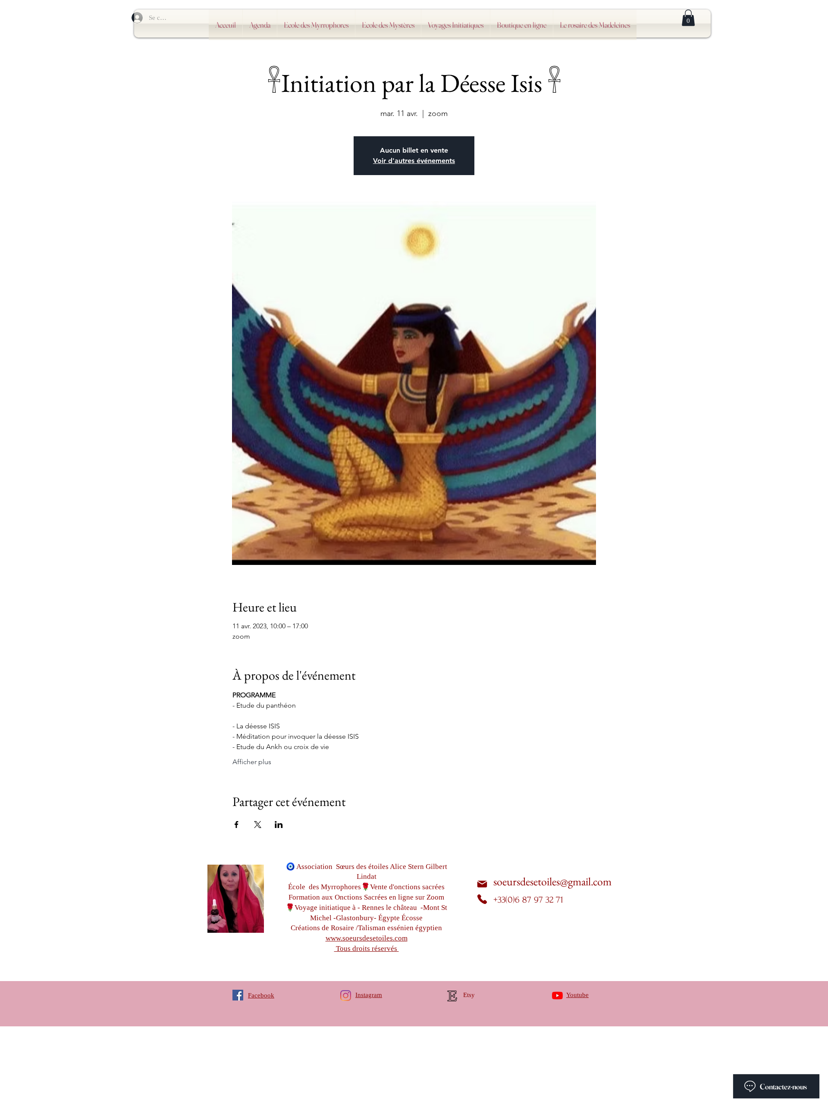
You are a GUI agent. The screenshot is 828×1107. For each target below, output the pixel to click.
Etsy (469, 994)
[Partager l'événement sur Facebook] (236, 824)
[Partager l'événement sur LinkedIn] (279, 824)
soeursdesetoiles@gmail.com (552, 881)
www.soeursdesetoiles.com (367, 938)
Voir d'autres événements (414, 161)
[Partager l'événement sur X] (258, 824)
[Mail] (482, 884)
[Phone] (482, 899)
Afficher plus (251, 762)
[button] (688, 17)
